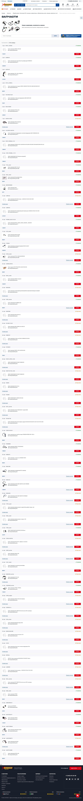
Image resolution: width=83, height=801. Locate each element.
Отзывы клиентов (38, 9)
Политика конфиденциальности (8, 778)
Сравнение (68, 5)
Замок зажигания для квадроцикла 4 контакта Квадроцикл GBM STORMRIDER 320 (23, 133)
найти (55, 35)
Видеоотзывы (5, 781)
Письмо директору (53, 1)
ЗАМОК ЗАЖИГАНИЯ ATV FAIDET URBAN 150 (16, 362)
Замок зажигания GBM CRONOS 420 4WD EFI (16, 326)
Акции (20, 9)
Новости (3, 787)
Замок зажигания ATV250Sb (13, 741)
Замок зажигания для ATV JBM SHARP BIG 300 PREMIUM (18, 483)
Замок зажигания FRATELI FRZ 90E (14, 48)
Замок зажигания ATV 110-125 (13, 577)
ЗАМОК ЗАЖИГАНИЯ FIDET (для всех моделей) (17, 156)
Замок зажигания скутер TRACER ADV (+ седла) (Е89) (18, 409)
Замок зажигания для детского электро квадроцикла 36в (19, 646)
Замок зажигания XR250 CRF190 (14, 234)
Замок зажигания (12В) (12, 187)
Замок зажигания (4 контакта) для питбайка (16, 565)
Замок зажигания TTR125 (12, 694)
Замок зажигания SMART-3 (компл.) (14, 278)
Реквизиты (51, 781)
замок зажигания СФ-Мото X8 (13, 109)
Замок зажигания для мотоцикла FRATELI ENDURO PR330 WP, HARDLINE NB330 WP (24, 86)
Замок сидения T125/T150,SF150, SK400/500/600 (17, 267)
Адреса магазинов (77, 9)
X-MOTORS (25, 1)
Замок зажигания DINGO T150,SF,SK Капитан (16, 598)
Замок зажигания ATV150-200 (13, 753)
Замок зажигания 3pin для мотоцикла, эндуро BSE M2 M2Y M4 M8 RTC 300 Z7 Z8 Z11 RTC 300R (25, 421)
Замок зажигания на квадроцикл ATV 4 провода (17, 470)
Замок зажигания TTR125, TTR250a (14, 587)
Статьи (3, 789)
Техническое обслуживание (65, 9)
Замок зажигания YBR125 (12, 717)
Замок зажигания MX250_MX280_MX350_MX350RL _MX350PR (20, 222)
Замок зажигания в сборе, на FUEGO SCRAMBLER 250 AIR (18, 338)
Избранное (73, 5)
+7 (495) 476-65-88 (73, 1)
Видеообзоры (5, 779)
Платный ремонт (39, 779)
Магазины (10, 1)
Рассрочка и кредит (21, 779)
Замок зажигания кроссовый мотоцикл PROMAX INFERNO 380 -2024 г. (21, 434)
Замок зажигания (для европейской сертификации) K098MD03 (20, 60)
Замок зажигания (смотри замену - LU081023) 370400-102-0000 (20, 670)
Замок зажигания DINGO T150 (13, 553)
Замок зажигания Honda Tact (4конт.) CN (15, 634)
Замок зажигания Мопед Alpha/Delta (15, 177)
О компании (4, 776)
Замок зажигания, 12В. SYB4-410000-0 (15, 73)
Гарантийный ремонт (40, 778)
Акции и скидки (20, 776)
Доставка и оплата (35, 1)
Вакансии (4, 785)
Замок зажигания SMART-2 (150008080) (15, 446)
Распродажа (5, 9)
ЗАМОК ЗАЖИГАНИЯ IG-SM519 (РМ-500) (15, 397)
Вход (63, 5)
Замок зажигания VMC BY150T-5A (14, 314)
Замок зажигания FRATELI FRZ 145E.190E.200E (16, 350)
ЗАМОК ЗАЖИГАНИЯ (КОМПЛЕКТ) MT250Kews (16, 530)
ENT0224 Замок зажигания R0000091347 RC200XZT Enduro (19, 658)
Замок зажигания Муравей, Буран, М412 (15, 622)
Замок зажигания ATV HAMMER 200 (14, 302)
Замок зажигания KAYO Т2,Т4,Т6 (14, 167)
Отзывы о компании (6, 783)
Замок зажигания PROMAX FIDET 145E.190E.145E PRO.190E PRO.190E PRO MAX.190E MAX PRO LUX (26, 144)
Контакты (44, 1)
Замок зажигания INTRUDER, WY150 (14, 729)
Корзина (77, 5)
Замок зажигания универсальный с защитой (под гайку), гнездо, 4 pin (21, 507)
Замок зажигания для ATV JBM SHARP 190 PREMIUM (17, 495)
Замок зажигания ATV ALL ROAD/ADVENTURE (16, 256)
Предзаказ (13, 9)
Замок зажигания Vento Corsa (13, 386)
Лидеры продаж (28, 9)
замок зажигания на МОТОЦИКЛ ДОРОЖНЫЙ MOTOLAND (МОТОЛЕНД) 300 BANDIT (24, 290)
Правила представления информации (25, 781)
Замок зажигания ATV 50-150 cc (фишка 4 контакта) (17, 541)
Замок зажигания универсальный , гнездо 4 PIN (17, 519)
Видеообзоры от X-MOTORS (50, 9)
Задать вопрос (74, 768)
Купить (77, 65)
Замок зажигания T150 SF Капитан (14, 121)
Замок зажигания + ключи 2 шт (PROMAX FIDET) (17, 457)
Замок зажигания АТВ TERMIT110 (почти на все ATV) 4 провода (20, 610)
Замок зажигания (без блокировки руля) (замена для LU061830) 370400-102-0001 (23, 210)
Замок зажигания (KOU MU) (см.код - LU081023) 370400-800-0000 (21, 199)
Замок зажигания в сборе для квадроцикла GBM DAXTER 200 (19, 98)
